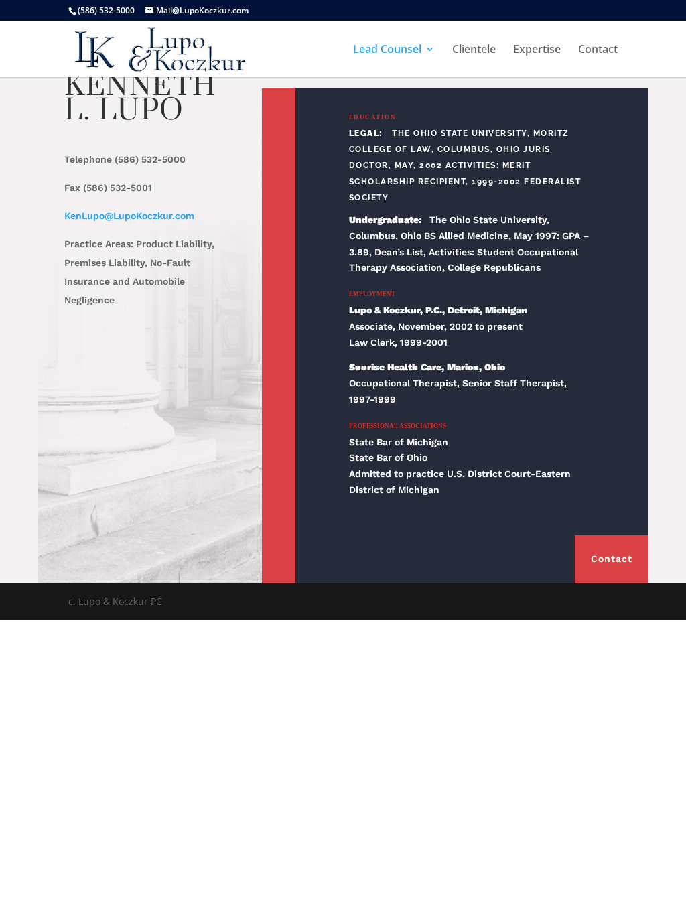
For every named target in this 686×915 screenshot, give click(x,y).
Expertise (537, 50)
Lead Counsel (387, 50)
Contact (598, 50)
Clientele (474, 50)
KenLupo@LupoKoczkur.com (129, 215)
